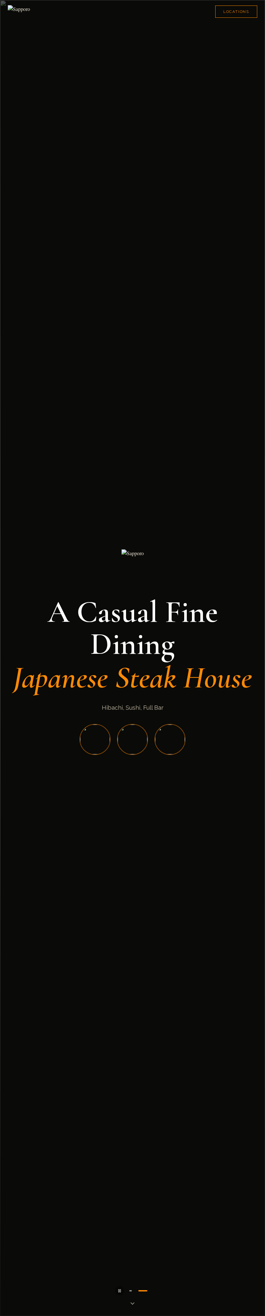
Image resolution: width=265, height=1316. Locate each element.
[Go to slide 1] (130, 1291)
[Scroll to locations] (132, 1303)
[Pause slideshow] (119, 1290)
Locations (236, 11)
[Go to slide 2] (143, 1291)
